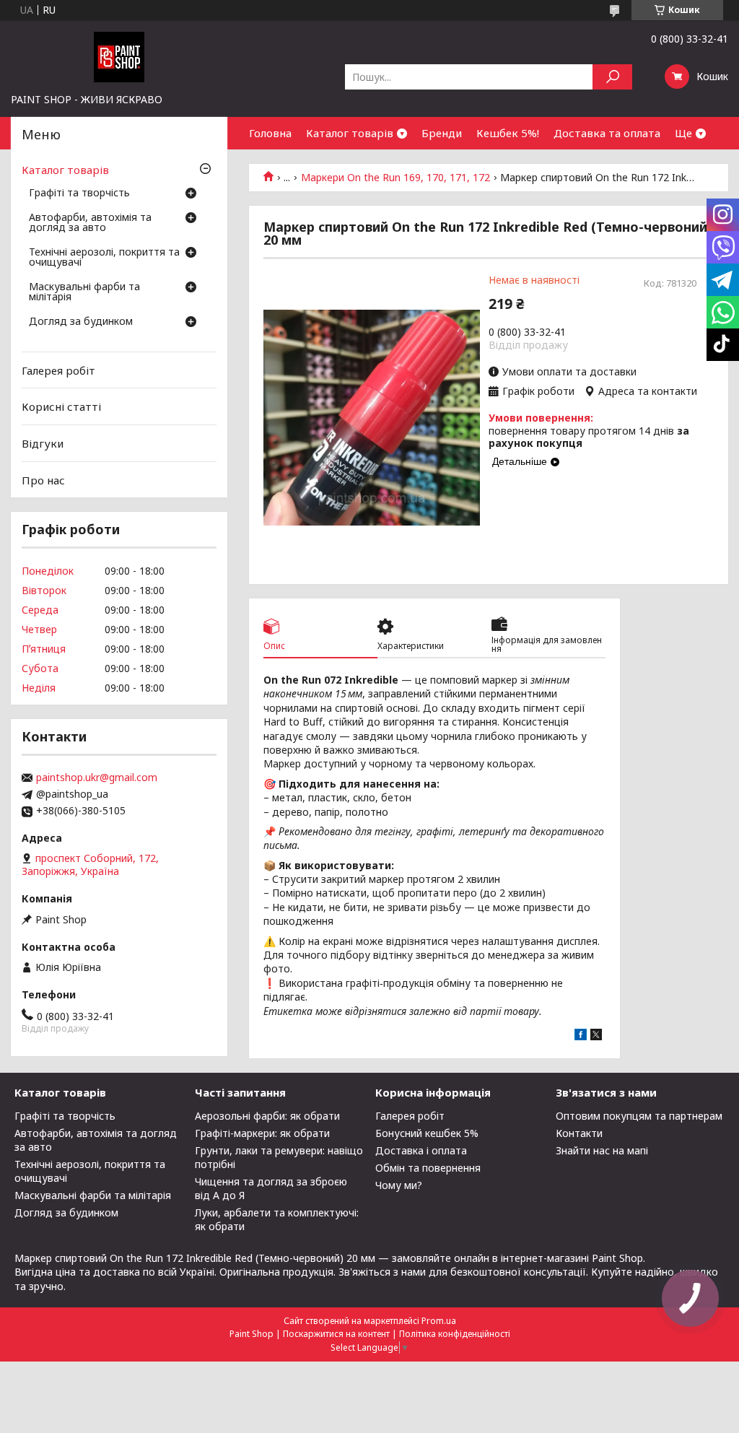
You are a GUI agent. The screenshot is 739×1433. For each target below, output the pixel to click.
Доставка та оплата (607, 133)
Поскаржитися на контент (336, 1334)
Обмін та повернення (428, 1168)
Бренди (441, 133)
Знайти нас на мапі (602, 1150)
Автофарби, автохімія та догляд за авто (90, 223)
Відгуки (43, 443)
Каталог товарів (349, 133)
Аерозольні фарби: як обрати (267, 1116)
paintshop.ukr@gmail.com (96, 777)
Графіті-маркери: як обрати (262, 1133)
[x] (596, 1036)
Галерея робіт (58, 370)
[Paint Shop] (119, 56)
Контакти (579, 1133)
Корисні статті (61, 406)
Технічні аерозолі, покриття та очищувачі (104, 258)
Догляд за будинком (81, 322)
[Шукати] (612, 77)
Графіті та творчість (79, 193)
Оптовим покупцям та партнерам (639, 1116)
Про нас (43, 479)
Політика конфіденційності (454, 1334)
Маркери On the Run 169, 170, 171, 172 (395, 177)
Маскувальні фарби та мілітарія (84, 292)
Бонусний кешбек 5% (426, 1133)
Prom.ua (438, 1321)
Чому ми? (398, 1185)
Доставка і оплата (421, 1150)
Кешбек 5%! (507, 133)
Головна (270, 133)
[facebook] (580, 1036)
